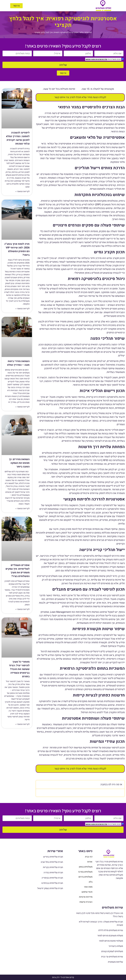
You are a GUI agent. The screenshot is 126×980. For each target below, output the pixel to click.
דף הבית (88, 32)
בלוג (81, 32)
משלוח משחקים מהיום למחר (110, 935)
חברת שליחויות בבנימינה (52, 883)
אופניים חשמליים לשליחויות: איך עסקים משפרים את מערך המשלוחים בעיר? (18, 570)
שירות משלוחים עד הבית (112, 956)
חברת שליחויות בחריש (53, 856)
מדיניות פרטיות (101, 59)
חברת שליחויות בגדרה (53, 872)
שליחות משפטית (115, 962)
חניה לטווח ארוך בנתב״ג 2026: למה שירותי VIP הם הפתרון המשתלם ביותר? (17, 249)
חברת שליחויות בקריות (53, 867)
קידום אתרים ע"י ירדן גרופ (63, 977)
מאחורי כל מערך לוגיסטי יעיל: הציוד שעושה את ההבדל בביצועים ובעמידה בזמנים (19, 669)
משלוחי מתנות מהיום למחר (111, 941)
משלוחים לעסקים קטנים (112, 951)
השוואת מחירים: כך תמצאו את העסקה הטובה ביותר (19, 462)
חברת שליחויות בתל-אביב (52, 862)
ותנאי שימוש (90, 59)
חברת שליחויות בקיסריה (52, 877)
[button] (57, 5)
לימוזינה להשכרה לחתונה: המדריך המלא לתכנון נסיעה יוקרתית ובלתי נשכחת (18, 138)
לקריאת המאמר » (23, 191)
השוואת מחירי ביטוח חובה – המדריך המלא (18, 363)
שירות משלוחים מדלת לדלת (110, 930)
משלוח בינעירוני (116, 946)
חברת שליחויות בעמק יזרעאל (50, 888)
